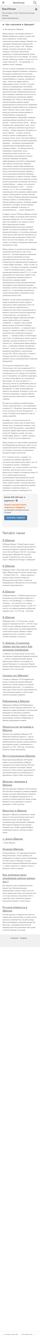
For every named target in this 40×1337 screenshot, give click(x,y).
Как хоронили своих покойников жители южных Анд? (19, 878)
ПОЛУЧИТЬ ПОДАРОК (15, 518)
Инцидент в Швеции (15, 810)
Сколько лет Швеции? (16, 675)
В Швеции (9, 540)
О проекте (14, 938)
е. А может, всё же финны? (12, 1334)
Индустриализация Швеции (19, 755)
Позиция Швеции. (13, 849)
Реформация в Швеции (16, 701)
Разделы (23, 938)
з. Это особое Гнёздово (28, 1334)
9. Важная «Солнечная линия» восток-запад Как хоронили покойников (17, 646)
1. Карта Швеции (13, 838)
